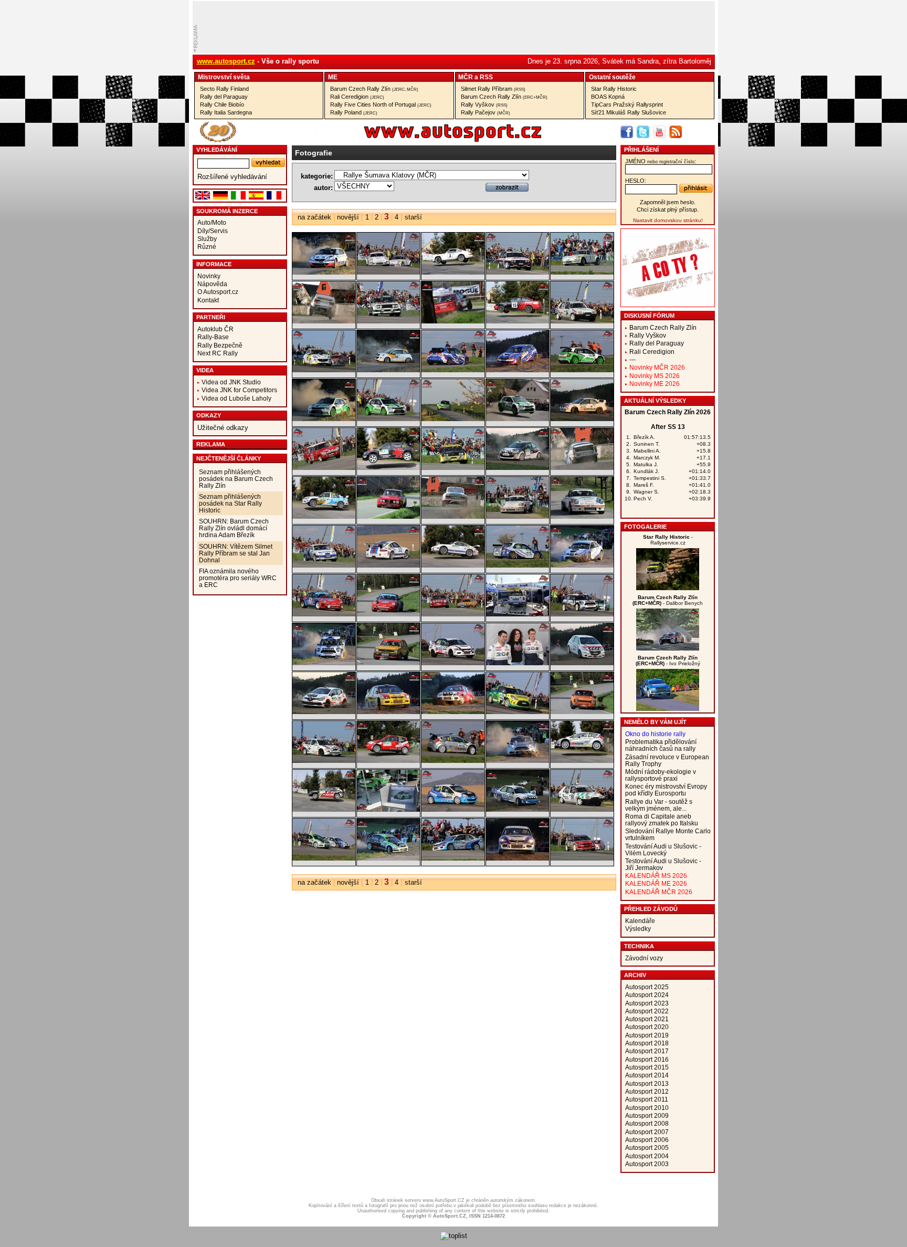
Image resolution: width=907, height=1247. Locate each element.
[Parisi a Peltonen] (452, 614)
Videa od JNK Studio (231, 382)
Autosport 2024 (647, 994)
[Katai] (388, 321)
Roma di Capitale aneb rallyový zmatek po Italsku (661, 819)
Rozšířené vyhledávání (232, 177)
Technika (639, 946)
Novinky (208, 276)
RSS (486, 77)
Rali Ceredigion (357, 96)
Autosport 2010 (647, 1107)
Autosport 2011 (646, 1099)
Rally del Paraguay (224, 96)
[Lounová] (323, 516)
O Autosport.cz (217, 291)
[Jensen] (452, 272)
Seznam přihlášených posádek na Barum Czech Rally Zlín (236, 478)
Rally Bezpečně (219, 345)
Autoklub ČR (215, 329)
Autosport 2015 (647, 1067)
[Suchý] (323, 760)
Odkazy (208, 415)
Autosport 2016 (647, 1059)
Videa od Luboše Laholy (236, 398)
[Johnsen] (582, 272)
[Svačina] (388, 760)
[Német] (667, 708)
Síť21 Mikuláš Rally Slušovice (628, 112)
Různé (206, 246)
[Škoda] (388, 809)
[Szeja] (323, 809)
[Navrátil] (323, 565)
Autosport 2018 (647, 1043)
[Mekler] (388, 516)
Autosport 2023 (647, 1003)
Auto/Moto (211, 222)
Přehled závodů (651, 909)
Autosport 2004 (647, 1155)
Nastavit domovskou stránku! (668, 220)
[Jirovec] (517, 272)
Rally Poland (353, 112)
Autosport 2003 (647, 1163)
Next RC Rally (217, 353)
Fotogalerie (645, 526)
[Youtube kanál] (659, 131)
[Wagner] (667, 648)
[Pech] (517, 614)
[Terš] (582, 809)
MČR (465, 77)
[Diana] (667, 588)
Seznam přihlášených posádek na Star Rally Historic (230, 503)
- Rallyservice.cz (668, 540)
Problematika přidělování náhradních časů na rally (661, 745)
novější (348, 217)
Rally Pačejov (485, 112)
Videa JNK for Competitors (239, 389)
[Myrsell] (517, 516)
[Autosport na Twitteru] (643, 131)
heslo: (635, 180)
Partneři (210, 317)
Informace (213, 264)
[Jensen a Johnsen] (388, 272)
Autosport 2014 (647, 1075)
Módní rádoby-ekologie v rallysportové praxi (660, 775)
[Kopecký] (582, 370)
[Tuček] (582, 858)
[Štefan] (452, 809)
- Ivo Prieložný (668, 660)
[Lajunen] (323, 467)
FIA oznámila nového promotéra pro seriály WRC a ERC (238, 578)
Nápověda (212, 283)
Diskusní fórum (649, 315)
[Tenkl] (517, 809)
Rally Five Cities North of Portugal (380, 104)
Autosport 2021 (647, 1018)
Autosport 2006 (647, 1139)
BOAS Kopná (608, 96)
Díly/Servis (212, 230)
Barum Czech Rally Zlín (374, 89)
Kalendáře (640, 920)
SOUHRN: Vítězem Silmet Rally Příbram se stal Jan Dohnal (235, 553)
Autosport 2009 (647, 1115)
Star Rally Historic (614, 89)
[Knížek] (582, 321)
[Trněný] (388, 858)
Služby (207, 238)
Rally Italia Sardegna (226, 112)
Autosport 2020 (647, 1026)
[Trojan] (452, 858)
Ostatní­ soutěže (612, 77)
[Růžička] (388, 712)
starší (413, 217)
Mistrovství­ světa (224, 77)
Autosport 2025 (647, 986)
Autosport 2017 (647, 1050)
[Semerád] (452, 712)
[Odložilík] (517, 565)
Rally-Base (213, 336)
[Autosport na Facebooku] (626, 131)
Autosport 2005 (647, 1147)
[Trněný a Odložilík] (323, 858)
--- (632, 359)
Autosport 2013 (647, 1083)
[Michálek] (452, 516)
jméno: (660, 161)
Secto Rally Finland (224, 89)
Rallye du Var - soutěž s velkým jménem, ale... (658, 805)
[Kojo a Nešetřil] (323, 370)
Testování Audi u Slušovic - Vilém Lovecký (663, 849)
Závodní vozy (644, 958)
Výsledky (638, 928)
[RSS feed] (675, 131)
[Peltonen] (388, 663)
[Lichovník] (517, 467)
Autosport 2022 (647, 1011)
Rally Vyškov (484, 104)
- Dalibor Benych (667, 600)
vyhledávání (216, 149)
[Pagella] (323, 614)
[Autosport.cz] (423, 140)
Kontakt (208, 300)
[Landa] (388, 467)
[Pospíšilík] (517, 663)
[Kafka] (323, 321)
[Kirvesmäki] (452, 321)
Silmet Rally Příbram (493, 89)
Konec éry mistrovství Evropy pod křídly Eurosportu (666, 790)
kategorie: (317, 176)
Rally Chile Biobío (222, 104)
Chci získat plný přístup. (668, 209)
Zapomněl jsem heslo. (667, 202)
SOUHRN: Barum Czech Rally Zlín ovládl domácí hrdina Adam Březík (234, 528)
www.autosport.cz (226, 61)
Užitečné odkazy (222, 428)
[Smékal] (517, 712)
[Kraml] (582, 419)
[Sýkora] (452, 760)
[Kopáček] (452, 370)
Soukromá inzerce (227, 211)
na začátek (314, 217)
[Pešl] (452, 663)
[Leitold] (452, 467)
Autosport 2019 (647, 1035)
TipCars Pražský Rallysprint (627, 104)
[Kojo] (388, 370)
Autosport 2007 (647, 1131)
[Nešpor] (388, 565)
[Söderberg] (582, 712)
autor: (323, 188)
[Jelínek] (323, 272)
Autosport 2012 (647, 1091)
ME (333, 77)
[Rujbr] (323, 712)
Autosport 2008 (647, 1123)
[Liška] (582, 467)
